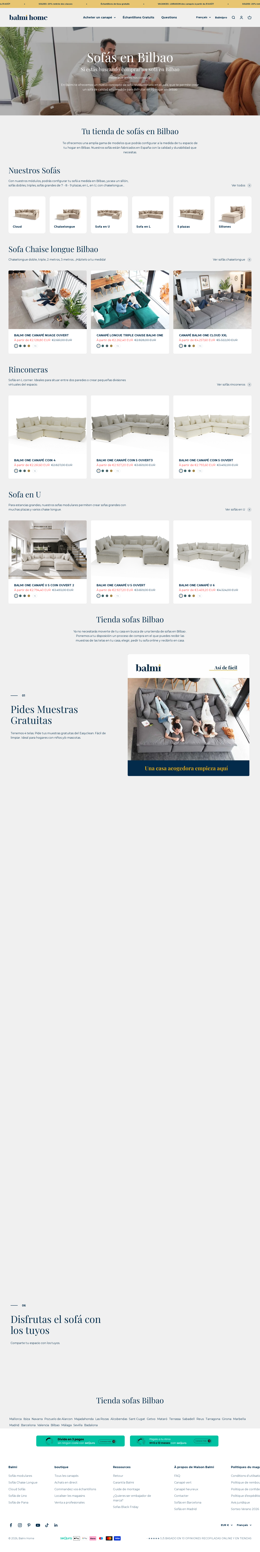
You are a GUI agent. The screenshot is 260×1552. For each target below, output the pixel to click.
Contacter (181, 1495)
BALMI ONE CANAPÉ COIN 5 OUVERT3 (125, 460)
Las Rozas (102, 1419)
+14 (35, 346)
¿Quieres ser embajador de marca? (132, 1498)
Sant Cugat (137, 1419)
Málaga (66, 1425)
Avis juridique (240, 1502)
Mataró (162, 1419)
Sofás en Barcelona (187, 1502)
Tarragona (213, 1419)
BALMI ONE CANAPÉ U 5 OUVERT (121, 585)
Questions (169, 17)
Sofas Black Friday (125, 1507)
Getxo (151, 1419)
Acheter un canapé (97, 17)
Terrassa (175, 1419)
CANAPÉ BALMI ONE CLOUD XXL (203, 335)
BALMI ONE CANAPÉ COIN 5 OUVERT (206, 460)
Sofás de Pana (18, 1502)
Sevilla (77, 1425)
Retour (118, 1475)
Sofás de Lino (17, 1495)
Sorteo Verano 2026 (245, 1509)
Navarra (37, 1419)
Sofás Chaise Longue (22, 1482)
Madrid (14, 1425)
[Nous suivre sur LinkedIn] (56, 1525)
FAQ (177, 1475)
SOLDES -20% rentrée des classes (37, 4)
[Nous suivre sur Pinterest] (29, 1525)
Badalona (91, 1425)
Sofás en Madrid (185, 1509)
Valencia (43, 1425)
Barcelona (28, 1425)
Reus (200, 1419)
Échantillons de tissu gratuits (96, 4)
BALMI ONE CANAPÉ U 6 (197, 585)
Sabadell (188, 1419)
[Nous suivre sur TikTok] (47, 1525)
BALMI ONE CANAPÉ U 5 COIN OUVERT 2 (44, 585)
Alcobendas (119, 1419)
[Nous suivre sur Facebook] (10, 1525)
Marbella (239, 1419)
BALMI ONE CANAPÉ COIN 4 (35, 460)
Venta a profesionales (69, 1502)
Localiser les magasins (69, 1495)
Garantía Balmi (123, 1482)
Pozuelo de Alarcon (58, 1419)
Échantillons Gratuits (138, 17)
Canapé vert (183, 1482)
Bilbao (55, 1425)
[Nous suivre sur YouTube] (38, 1525)
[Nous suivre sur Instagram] (20, 1525)
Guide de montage (126, 1489)
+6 (35, 471)
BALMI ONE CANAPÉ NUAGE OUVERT (41, 335)
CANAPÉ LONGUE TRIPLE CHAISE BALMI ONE (130, 335)
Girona (226, 1419)
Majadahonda (84, 1419)
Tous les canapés (66, 1475)
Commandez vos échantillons (75, 1489)
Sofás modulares (20, 1475)
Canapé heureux (186, 1489)
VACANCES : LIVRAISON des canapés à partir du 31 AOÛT (167, 4)
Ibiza (26, 1419)
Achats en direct (65, 1482)
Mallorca (15, 1419)
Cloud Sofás (16, 1489)
